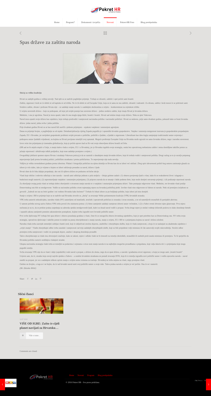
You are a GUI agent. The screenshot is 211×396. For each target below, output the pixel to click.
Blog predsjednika (105, 375)
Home (71, 375)
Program (90, 375)
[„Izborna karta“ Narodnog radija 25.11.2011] (202, 384)
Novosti (81, 375)
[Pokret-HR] (105, 9)
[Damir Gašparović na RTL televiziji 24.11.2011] (8, 384)
